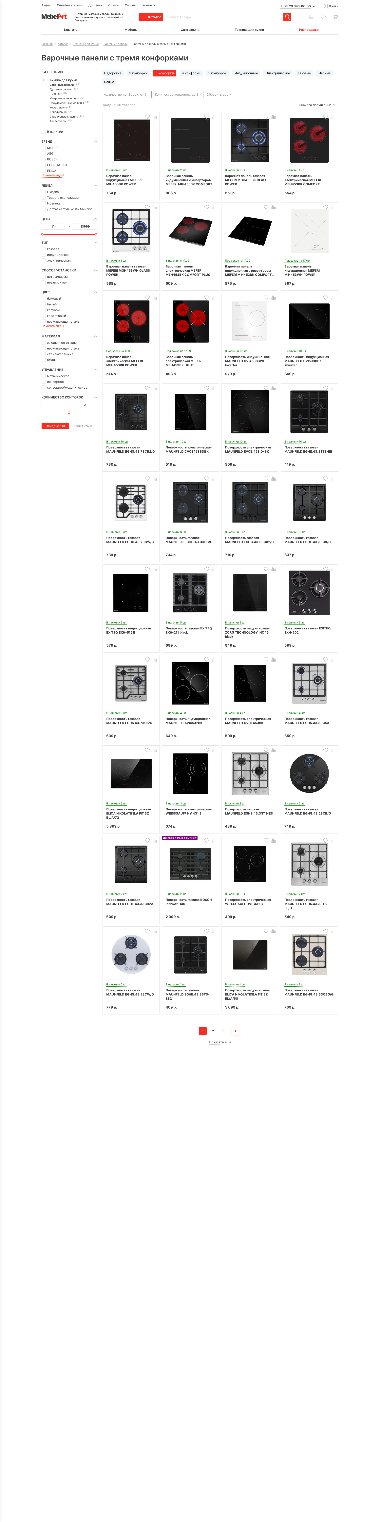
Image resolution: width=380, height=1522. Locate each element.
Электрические (278, 73)
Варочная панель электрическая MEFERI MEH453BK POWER (124, 361)
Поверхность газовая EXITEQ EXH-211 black (189, 630)
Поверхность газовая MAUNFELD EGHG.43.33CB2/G (249, 540)
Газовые (304, 73)
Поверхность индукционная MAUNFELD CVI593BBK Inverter (306, 361)
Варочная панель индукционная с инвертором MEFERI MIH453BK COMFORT (189, 180)
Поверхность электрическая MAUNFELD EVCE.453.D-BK (248, 449)
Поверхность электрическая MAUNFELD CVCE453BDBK (189, 449)
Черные (325, 73)
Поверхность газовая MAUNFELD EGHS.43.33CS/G (307, 721)
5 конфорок (217, 73)
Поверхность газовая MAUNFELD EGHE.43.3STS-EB (308, 449)
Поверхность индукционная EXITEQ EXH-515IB (128, 630)
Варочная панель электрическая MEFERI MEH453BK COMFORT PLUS (188, 270)
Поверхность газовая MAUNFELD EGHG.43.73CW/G (130, 540)
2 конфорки (138, 73)
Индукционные (246, 73)
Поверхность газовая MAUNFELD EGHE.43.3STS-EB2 (187, 994)
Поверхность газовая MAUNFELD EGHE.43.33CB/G (307, 540)
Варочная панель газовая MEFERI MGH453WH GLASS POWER (128, 270)
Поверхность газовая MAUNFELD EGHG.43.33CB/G (189, 540)
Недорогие (112, 73)
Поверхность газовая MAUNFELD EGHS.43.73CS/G (129, 721)
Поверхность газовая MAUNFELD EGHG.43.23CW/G (130, 992)
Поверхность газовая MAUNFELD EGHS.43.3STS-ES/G (306, 904)
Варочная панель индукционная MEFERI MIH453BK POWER (124, 180)
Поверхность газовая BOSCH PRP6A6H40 (189, 902)
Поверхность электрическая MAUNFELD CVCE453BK (248, 721)
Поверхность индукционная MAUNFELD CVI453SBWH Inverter (247, 361)
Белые (109, 82)
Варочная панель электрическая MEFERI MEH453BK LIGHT (184, 361)
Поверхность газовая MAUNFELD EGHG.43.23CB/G (307, 811)
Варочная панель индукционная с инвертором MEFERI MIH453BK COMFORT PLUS (248, 270)
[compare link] (311, 17)
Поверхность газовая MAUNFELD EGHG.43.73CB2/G (130, 449)
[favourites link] (323, 17)
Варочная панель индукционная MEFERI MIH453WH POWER (302, 270)
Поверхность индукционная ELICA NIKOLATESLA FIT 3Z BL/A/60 (247, 994)
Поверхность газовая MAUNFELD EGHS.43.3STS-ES (249, 811)
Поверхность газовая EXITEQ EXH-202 (307, 630)
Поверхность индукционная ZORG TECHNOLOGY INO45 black (247, 632)
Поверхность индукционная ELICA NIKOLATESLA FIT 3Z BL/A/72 (128, 813)
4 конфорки (191, 73)
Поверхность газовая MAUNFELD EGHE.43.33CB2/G (130, 902)
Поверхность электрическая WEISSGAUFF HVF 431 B (248, 902)
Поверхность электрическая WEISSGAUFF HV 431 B (189, 811)
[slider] (42, 234)
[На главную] (54, 16)
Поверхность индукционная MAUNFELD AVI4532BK (188, 721)
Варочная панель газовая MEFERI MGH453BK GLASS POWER (246, 180)
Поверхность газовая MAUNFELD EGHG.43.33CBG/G (308, 992)
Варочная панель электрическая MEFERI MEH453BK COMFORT (302, 180)
